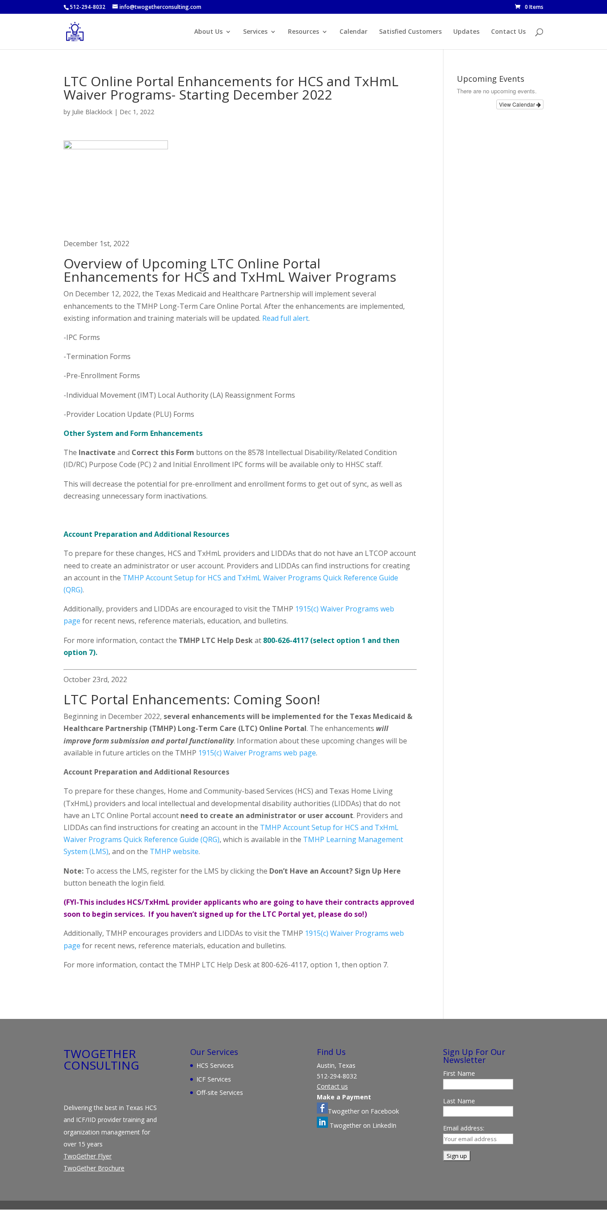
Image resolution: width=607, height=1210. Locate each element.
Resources (303, 32)
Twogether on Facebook (363, 1111)
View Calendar (517, 104)
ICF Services (213, 1079)
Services (255, 32)
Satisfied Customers (410, 32)
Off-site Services (219, 1092)
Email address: (463, 1128)
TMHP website (174, 851)
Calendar (353, 32)
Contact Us (508, 32)
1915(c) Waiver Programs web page (257, 753)
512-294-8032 (87, 7)
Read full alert (285, 318)
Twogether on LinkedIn (362, 1125)
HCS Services (215, 1065)
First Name (459, 1073)
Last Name (459, 1101)
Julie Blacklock (92, 112)
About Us (208, 32)
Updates (466, 32)
